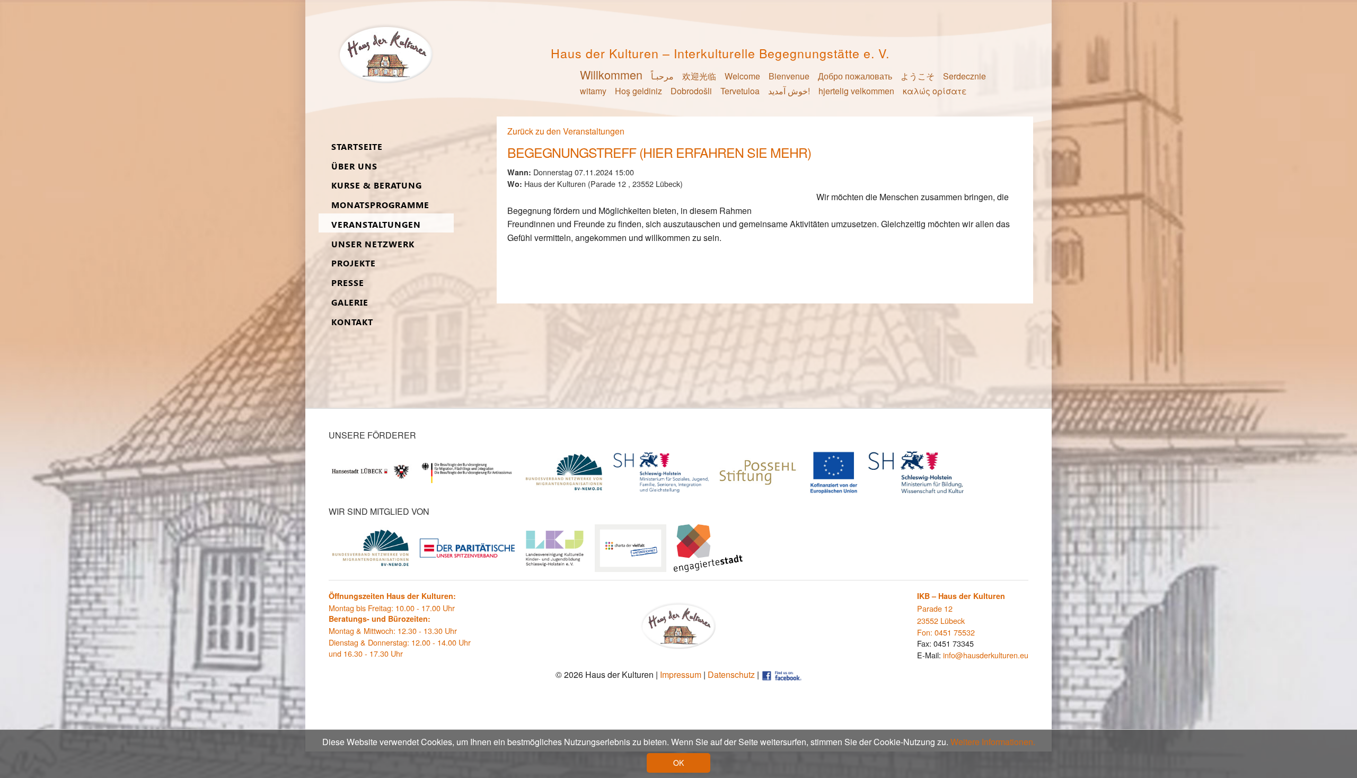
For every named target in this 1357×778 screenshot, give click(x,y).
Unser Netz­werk (373, 244)
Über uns (354, 167)
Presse (347, 283)
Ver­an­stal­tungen (376, 225)
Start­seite (357, 147)
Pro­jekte (353, 263)
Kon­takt (352, 322)
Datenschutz (731, 674)
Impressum (680, 674)
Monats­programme (380, 205)
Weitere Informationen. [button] (992, 742)
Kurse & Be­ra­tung (376, 186)
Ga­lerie (349, 303)
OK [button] (678, 762)
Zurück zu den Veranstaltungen (565, 131)
